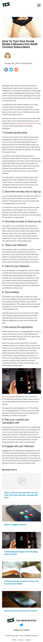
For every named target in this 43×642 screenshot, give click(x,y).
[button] (39, 5)
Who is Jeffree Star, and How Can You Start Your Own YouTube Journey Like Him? (21, 495)
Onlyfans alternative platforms (26, 123)
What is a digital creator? (15, 525)
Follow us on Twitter (21, 630)
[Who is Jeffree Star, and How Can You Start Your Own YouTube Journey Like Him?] (21, 481)
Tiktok (7, 397)
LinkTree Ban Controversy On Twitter (20, 611)
